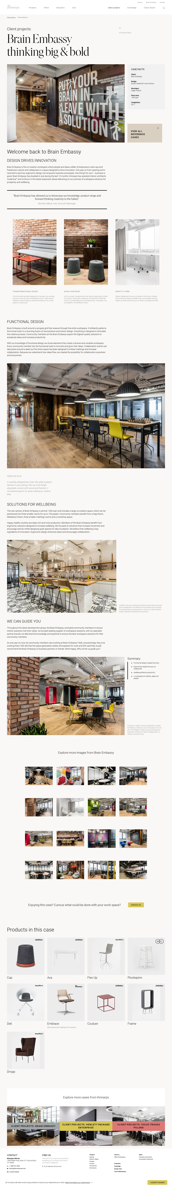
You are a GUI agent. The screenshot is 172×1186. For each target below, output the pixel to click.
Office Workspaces (119, 1157)
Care (74, 8)
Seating (92, 1157)
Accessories (93, 1165)
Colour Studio (149, 8)
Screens (92, 1163)
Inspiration (117, 1163)
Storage (92, 1161)
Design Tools (118, 1169)
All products (93, 1168)
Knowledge (131, 8)
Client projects (114, 8)
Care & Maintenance (120, 1171)
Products (32, 8)
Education (60, 8)
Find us (140, 2)
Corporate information (145, 1157)
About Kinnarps (151, 2)
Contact (162, 2)
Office (46, 8)
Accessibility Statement (146, 1159)
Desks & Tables (94, 1159)
